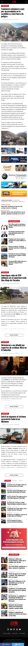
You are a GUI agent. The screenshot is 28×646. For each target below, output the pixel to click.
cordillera (5, 201)
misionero (15, 201)
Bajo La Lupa (15, 633)
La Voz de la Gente (7, 633)
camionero (17, 200)
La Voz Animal (22, 633)
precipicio (22, 201)
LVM (10, 201)
